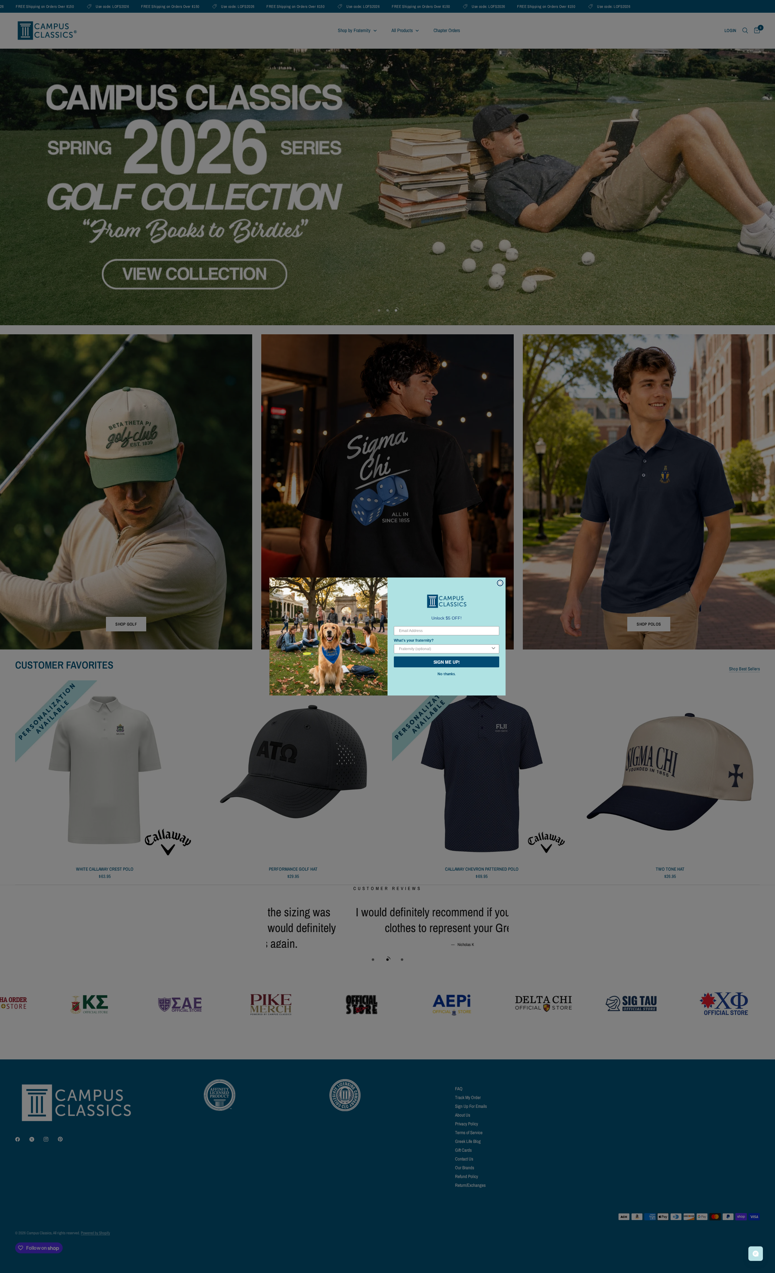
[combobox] (444, 649)
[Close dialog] (500, 583)
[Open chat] (755, 1253)
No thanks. (446, 674)
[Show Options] (493, 649)
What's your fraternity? (414, 640)
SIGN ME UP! (447, 662)
